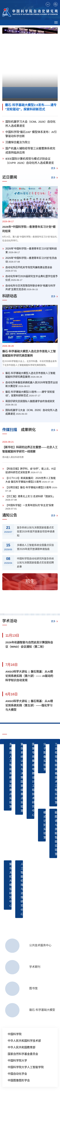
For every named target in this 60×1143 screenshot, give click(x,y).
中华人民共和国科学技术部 (24, 1040)
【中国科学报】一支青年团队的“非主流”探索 (29, 505)
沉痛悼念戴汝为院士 (17, 142)
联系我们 (25, 1115)
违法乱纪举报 (38, 1115)
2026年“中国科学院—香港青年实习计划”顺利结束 (29, 229)
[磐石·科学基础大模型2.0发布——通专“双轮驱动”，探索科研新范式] (30, 64)
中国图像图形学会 (19, 1080)
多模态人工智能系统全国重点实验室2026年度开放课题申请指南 (35, 547)
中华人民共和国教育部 (21, 1047)
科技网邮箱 (13, 1115)
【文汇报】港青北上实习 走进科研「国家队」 (30, 496)
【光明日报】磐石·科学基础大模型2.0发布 (28, 487)
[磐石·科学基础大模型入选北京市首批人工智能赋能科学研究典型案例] (30, 324)
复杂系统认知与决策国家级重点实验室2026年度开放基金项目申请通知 (35, 531)
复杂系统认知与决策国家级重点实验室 (22, 777)
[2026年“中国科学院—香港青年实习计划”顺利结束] (30, 202)
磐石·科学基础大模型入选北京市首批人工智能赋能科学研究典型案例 (29, 353)
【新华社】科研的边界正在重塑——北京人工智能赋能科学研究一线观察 (30, 449)
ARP (4, 1115)
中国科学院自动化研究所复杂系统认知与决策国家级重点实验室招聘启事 (35, 562)
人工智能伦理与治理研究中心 (22, 889)
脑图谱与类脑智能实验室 (56, 833)
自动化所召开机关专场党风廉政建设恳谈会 (28, 267)
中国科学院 (15, 1034)
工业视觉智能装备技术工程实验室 (56, 773)
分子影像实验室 (44, 757)
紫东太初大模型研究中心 (10, 885)
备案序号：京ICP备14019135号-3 (18, 1124)
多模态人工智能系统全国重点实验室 (10, 775)
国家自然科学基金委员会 (23, 1054)
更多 (53, 168)
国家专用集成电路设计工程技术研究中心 (33, 779)
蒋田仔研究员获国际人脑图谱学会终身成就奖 (30, 401)
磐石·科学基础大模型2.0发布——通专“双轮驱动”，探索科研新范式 (31, 107)
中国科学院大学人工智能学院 (26, 1067)
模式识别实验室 (44, 825)
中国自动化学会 (17, 1073)
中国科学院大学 (17, 1060)
